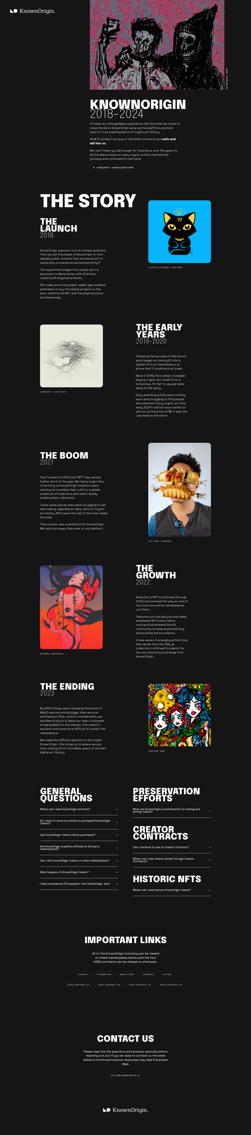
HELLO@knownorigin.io (125, 1076)
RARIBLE (83, 974)
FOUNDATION (104, 974)
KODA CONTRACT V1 (78, 985)
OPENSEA (148, 974)
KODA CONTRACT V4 (171, 985)
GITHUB (167, 974)
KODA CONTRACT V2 (109, 985)
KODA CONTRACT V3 (140, 985)
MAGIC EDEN (127, 974)
